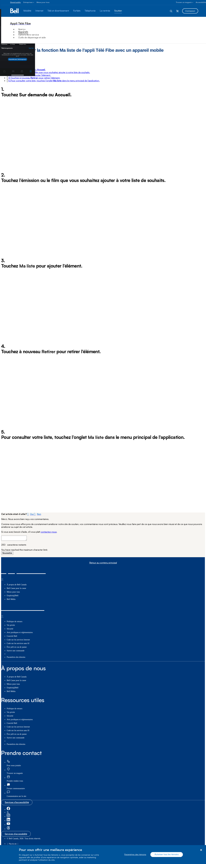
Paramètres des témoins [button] (16, 657)
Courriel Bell (12, 636)
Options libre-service (28, 34)
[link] (8, 761)
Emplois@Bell (12, 596)
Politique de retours (14, 621)
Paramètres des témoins (135, 854)
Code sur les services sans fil (18, 643)
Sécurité (10, 629)
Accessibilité (201, 2)
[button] (49, 72)
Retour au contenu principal (103, 562)
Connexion (190, 11)
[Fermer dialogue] (201, 850)
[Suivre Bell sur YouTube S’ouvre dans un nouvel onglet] (8, 825)
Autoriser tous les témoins (167, 854)
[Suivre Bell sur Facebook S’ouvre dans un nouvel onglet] (8, 809)
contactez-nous (49, 531)
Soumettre (7, 553)
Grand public (15, 2)
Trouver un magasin (184, 2)
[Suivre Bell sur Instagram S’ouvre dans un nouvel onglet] (8, 816)
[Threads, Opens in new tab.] (8, 829)
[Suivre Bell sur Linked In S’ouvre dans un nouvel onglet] (8, 821)
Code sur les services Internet (18, 640)
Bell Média (11, 599)
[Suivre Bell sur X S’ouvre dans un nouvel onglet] (8, 812)
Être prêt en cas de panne (17, 647)
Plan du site (13, 844)
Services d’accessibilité (17, 802)
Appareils (23, 31)
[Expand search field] (171, 11)
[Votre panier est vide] (177, 11)
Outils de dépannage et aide (32, 37)
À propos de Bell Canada (16, 585)
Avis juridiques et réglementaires (20, 632)
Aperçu (22, 29)
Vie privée (11, 625)
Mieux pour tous (43, 2)
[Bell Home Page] (14, 11)
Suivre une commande (15, 651)
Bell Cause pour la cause (16, 588)
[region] (103, 854)
